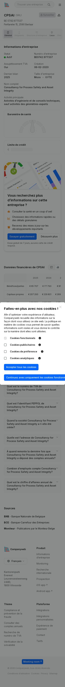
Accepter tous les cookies (21, 367)
